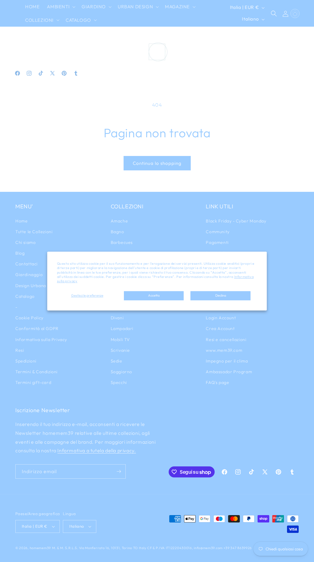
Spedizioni (25, 361)
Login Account (221, 318)
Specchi (119, 382)
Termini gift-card (33, 382)
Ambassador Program (229, 371)
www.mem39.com (224, 350)
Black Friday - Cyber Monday (236, 221)
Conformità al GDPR (37, 328)
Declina (220, 296)
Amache (119, 221)
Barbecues (122, 242)
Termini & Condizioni (36, 371)
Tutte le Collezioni (33, 231)
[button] (60, 6)
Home (21, 221)
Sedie (116, 361)
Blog (20, 253)
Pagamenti (217, 242)
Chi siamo (25, 242)
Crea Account (220, 328)
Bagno (117, 231)
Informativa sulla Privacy (41, 339)
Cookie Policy (29, 318)
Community (217, 231)
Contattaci (26, 264)
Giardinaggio (29, 274)
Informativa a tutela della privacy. (96, 450)
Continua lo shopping (157, 163)
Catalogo (25, 296)
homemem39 (40, 548)
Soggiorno (121, 371)
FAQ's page (217, 382)
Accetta (153, 296)
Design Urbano (30, 285)
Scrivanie (120, 350)
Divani (117, 318)
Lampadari (122, 328)
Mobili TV (120, 339)
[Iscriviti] (118, 471)
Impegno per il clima (227, 361)
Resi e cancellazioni (226, 339)
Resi (19, 350)
